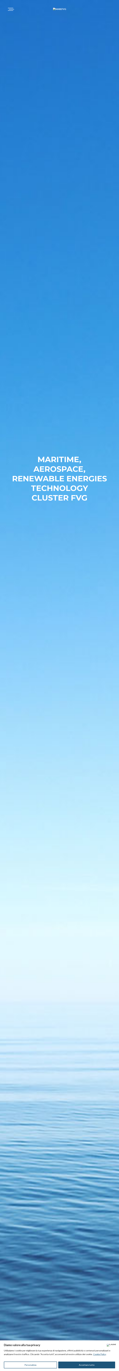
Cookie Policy (99, 1354)
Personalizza (30, 1365)
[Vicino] (111, 1345)
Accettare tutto (87, 1365)
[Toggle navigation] (10, 9)
